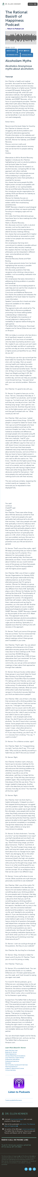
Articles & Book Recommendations (15, 1056)
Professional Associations (12, 1059)
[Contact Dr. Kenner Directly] (34, 1169)
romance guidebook (28, 1129)
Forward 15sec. (13, 55)
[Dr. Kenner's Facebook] (26, 1169)
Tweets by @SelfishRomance (13, 1100)
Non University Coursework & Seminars (16, 1065)
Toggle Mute (27, 55)
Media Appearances (10, 1054)
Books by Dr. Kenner (11, 1052)
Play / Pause (25, 50)
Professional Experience (12, 1061)
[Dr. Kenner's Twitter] (30, 1169)
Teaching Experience (11, 1066)
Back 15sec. (11, 50)
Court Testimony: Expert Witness (14, 1057)
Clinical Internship (10, 1070)
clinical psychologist (17, 1119)
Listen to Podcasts (19, 1091)
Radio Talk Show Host (11, 1050)
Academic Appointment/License (14, 1068)
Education (8, 1063)
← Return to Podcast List (14, 29)
